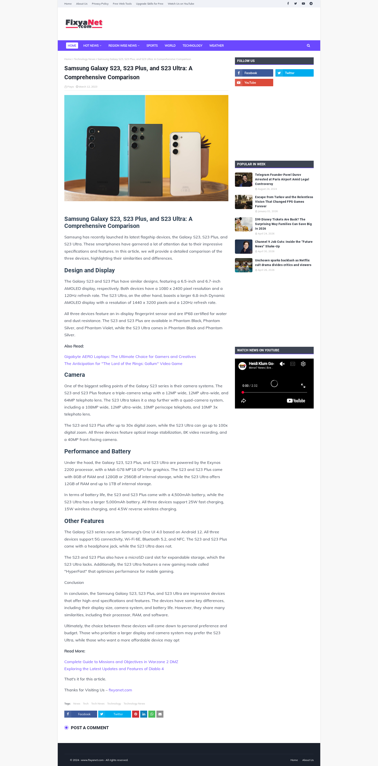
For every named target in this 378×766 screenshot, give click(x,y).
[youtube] (303, 3)
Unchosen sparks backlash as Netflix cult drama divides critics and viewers (283, 263)
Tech (86, 703)
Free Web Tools (122, 3)
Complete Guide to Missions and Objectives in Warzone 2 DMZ (121, 661)
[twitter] (295, 3)
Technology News (84, 59)
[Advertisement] (234, 24)
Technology (114, 703)
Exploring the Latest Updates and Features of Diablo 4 (114, 668)
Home (68, 3)
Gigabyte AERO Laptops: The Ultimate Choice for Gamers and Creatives (130, 356)
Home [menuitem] (72, 45)
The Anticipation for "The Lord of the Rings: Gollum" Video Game (123, 363)
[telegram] (311, 3)
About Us (82, 3)
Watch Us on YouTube (181, 3)
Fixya (70, 86)
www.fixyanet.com (92, 760)
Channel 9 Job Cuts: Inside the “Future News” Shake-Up (284, 244)
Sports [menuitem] (152, 45)
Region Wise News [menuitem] (122, 45)
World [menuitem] (170, 45)
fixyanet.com (120, 689)
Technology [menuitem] (192, 45)
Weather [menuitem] (216, 45)
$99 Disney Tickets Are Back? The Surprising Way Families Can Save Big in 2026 (283, 224)
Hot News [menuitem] (91, 45)
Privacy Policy (100, 3)
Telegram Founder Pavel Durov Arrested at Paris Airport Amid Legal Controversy (282, 179)
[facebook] (288, 3)
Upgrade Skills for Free (149, 3)
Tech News (98, 703)
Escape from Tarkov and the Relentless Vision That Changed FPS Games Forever (284, 201)
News (76, 703)
